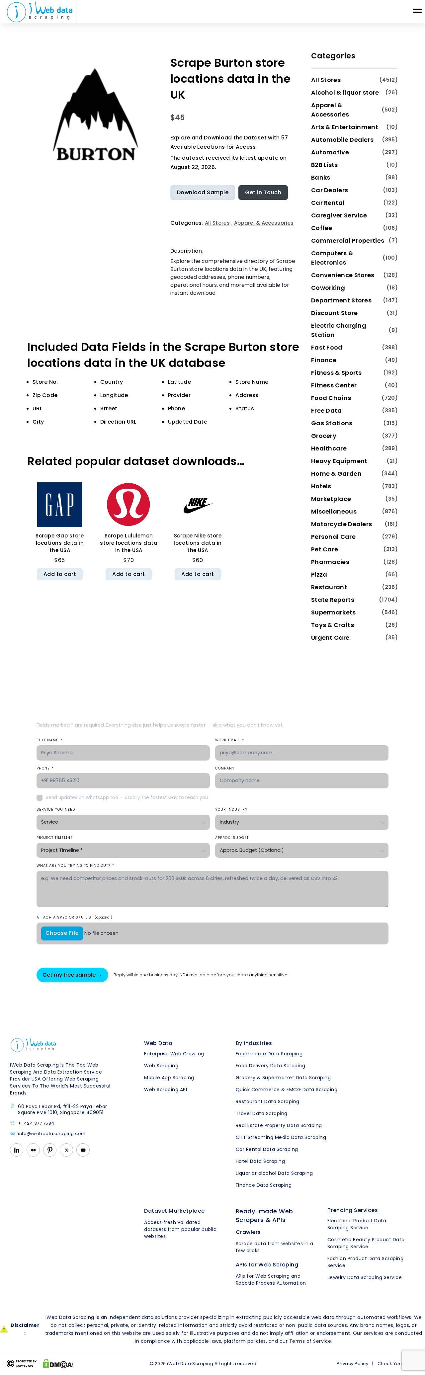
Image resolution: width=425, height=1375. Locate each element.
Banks (320, 177)
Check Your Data (397, 1363)
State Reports (332, 600)
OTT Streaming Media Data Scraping (281, 1137)
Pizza (319, 574)
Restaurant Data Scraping (267, 1101)
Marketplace (331, 499)
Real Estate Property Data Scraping (279, 1125)
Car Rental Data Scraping (267, 1149)
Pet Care (324, 549)
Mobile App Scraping (169, 1077)
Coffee (321, 228)
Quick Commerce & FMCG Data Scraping (287, 1089)
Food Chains (331, 398)
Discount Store (334, 313)
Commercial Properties (347, 240)
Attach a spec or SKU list (74, 917)
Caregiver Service (339, 215)
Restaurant (329, 587)
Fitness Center (334, 385)
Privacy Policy (352, 1363)
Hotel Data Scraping (260, 1161)
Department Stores (341, 300)
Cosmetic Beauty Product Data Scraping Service (366, 1243)
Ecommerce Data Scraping (269, 1053)
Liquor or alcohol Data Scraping (274, 1173)
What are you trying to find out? (75, 865)
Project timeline (55, 837)
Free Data (326, 410)
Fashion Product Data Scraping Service (365, 1262)
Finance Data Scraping (264, 1185)
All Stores (217, 222)
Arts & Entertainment (344, 127)
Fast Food (327, 347)
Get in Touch (263, 192)
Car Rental (328, 203)
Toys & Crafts (332, 625)
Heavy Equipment (339, 461)
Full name (50, 740)
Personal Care (333, 536)
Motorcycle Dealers (341, 524)
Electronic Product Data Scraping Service (356, 1224)
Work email (229, 740)
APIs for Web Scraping (267, 1264)
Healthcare (329, 448)
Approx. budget (232, 837)
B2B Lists (324, 165)
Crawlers (248, 1232)
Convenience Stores (342, 275)
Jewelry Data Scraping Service (364, 1277)
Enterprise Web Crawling (174, 1053)
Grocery (323, 436)
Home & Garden (336, 473)
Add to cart (59, 574)
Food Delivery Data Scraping (270, 1065)
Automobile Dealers (342, 139)
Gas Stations (332, 423)
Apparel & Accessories (264, 222)
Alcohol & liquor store (345, 92)
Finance (323, 360)
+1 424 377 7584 (36, 1123)
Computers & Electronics (332, 258)
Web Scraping (161, 1065)
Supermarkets (333, 612)
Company (225, 768)
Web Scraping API (165, 1089)
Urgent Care (330, 637)
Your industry (231, 809)
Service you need (56, 809)
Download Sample (203, 192)
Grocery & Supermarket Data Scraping (283, 1077)
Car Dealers (329, 190)
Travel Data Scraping (262, 1113)
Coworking (328, 287)
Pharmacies (330, 562)
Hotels (321, 486)
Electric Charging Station (338, 330)
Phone (45, 768)
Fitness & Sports (336, 372)
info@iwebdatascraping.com (52, 1134)
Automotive (330, 152)
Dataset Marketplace (174, 1211)
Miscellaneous (334, 511)
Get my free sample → (72, 975)
